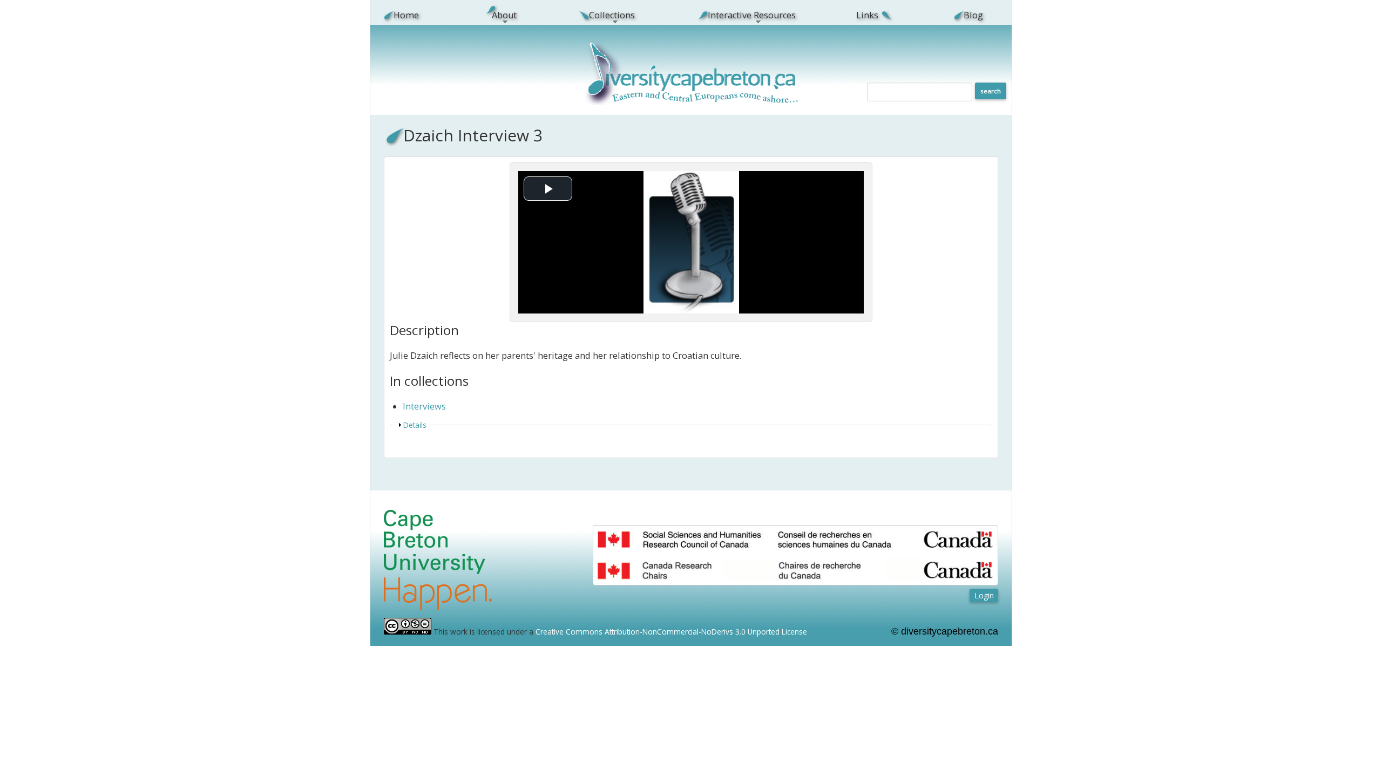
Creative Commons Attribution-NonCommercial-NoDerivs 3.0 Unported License (671, 631)
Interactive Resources (745, 15)
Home (406, 15)
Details (414, 425)
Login (984, 595)
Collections (606, 15)
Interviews (424, 406)
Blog (973, 15)
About (498, 15)
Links (867, 15)
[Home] (693, 102)
